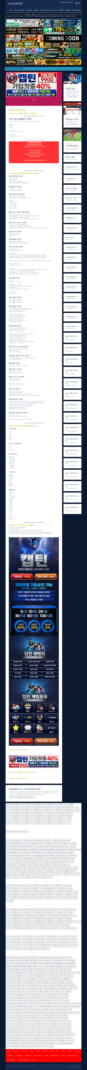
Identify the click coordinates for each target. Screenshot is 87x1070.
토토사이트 (22, 10)
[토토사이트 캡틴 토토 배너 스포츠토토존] (31, 84)
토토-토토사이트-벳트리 (67, 912)
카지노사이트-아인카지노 (71, 939)
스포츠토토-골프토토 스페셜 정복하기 (47, 1028)
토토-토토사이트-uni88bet (67, 804)
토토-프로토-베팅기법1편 (20, 852)
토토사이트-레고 (45, 894)
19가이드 (63, 1055)
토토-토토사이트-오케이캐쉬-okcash (61, 925)
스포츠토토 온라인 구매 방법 (41, 861)
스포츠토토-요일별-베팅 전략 (43, 1040)
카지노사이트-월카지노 (48, 939)
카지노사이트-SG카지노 (61, 945)
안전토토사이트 (51, 864)
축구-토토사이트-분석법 (41, 960)
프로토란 (22, 963)
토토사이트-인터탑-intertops (12, 982)
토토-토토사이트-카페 (45, 813)
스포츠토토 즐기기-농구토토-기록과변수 (34, 1006)
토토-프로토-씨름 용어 (55, 1031)
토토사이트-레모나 (21, 894)
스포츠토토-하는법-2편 (35, 871)
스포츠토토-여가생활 (66, 969)
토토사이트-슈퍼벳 (24, 831)
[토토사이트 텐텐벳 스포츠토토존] (25, 30)
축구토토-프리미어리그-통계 (50, 874)
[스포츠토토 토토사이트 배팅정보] (72, 109)
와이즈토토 (24, 1051)
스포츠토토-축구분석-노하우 (12, 861)
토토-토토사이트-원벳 (63, 807)
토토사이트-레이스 (15, 831)
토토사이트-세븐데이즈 (73, 898)
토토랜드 (41, 877)
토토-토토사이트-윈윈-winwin (29, 885)
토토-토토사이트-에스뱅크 (21, 918)
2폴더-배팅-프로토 (10, 874)
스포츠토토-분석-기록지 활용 (57, 1040)
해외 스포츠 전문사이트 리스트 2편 (41, 843)
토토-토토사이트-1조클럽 (44, 921)
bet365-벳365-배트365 (53, 963)
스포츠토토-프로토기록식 (22, 877)
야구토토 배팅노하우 (10, 864)
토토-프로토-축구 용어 (23, 1031)
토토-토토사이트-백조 (53, 807)
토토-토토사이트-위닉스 (11, 810)
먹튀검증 (61, 10)
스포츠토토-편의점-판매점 (40, 957)
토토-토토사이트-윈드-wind (35, 925)
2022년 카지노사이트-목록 (11, 840)
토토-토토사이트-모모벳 (32, 804)
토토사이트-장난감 (10, 909)
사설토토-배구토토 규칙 (33, 1034)
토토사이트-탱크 (72, 928)
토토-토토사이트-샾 (76, 921)
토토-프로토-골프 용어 (44, 1031)
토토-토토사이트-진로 (22, 804)
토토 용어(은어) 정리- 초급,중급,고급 (44, 846)
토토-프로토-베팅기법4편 (55, 852)
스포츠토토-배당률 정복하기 (12, 1031)
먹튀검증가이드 (54, 1055)
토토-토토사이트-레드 (21, 810)
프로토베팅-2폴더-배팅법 (11, 969)
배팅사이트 (46, 867)
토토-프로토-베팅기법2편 (32, 852)
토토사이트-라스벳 (10, 898)
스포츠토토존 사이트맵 (66, 2)
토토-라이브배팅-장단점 (46, 988)
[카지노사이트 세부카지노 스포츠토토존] (62, 23)
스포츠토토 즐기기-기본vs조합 (72, 1012)
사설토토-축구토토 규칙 (11, 1034)
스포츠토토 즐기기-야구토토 (25, 1003)
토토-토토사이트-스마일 (42, 891)
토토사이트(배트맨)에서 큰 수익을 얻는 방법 (25, 864)
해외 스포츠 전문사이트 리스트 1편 (25, 843)
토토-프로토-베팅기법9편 (46, 855)
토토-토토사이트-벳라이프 (66, 817)
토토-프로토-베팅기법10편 (58, 855)
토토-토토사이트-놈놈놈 (65, 891)
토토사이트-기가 (37, 894)
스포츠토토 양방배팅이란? (20, 846)
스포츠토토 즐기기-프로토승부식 (64, 991)
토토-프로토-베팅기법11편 (70, 855)
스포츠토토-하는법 (66, 840)
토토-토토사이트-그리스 (44, 823)
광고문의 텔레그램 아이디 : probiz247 (27, 1060)
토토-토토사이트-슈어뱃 (25, 928)
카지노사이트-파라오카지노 (37, 945)
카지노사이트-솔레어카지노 (37, 942)
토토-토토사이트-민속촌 (43, 820)
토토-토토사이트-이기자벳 (55, 912)
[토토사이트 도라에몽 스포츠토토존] (25, 51)
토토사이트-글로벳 (30, 909)
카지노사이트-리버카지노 (59, 936)
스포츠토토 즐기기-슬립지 (11, 991)
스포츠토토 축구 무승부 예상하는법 (26, 861)
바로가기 (33, 797)
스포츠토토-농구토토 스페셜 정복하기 (31, 1025)
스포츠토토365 (18, 1055)
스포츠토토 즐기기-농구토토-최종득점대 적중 (15, 1006)
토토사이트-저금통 (72, 894)
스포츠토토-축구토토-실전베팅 (12, 979)
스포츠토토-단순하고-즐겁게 (59, 1012)
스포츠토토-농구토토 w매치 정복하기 (64, 1025)
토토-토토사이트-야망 (22, 921)
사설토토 (35, 10)
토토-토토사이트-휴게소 (60, 909)
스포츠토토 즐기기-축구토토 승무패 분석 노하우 (37, 1000)
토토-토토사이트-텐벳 (10, 918)
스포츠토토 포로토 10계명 (11, 867)
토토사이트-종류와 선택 (11, 1046)
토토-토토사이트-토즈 (31, 807)
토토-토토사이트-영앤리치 (33, 918)
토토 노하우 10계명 (10, 846)
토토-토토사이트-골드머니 (67, 813)
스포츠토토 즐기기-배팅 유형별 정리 (29, 994)
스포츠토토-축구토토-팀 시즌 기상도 (65, 975)
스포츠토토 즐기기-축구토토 (27, 997)
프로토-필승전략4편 (38, 849)
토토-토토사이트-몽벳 (10, 817)
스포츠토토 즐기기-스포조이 (53, 1009)
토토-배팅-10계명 (31, 960)
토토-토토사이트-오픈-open (36, 928)
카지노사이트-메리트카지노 (60, 942)
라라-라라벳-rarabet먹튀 (17, 957)
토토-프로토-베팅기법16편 (60, 858)
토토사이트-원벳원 (36, 898)
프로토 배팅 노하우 (31, 846)
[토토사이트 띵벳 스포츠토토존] (62, 30)
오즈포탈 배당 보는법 (57, 846)
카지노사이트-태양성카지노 (12, 942)
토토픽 (46, 1055)
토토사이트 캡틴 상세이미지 (18, 750)
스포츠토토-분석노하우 (66, 957)
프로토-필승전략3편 (29, 849)
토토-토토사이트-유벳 (42, 810)
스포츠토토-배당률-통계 (30, 963)
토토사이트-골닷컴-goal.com (12, 985)
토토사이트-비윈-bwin (67, 982)
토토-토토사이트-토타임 (44, 804)
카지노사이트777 (38, 1055)
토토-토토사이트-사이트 (65, 823)
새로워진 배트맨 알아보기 (49, 1006)
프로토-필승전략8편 (76, 849)
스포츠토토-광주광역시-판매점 (53, 957)
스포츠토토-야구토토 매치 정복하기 (63, 1021)
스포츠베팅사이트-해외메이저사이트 (38, 966)
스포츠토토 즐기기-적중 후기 (12, 1012)
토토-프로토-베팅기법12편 (11, 858)
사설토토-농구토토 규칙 (22, 1034)
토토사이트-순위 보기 (18, 778)
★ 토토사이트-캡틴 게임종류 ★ (22, 426)
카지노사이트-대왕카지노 (47, 936)
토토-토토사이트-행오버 (48, 915)
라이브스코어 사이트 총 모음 (69, 846)
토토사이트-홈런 (29, 894)
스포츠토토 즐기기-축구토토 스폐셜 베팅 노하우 (59, 1000)
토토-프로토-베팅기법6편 (11, 855)
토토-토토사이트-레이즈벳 (59, 915)
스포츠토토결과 (74, 867)
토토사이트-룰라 (9, 901)
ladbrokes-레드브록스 (63, 963)
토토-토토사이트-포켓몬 (63, 928)
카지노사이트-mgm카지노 (24, 942)
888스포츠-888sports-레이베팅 (24, 969)
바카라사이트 (58, 840)
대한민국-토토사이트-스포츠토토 (73, 874)
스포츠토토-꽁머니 (72, 871)
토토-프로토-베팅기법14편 (36, 858)
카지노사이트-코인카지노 (25, 945)
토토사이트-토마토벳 (54, 894)
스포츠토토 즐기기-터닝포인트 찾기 (45, 994)
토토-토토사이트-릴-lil (55, 921)
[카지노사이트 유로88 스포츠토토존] (25, 56)
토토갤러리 (8, 957)
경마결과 (77, 1051)
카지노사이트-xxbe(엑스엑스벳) (24, 948)
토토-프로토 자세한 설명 (71, 843)
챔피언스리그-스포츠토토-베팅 (12, 963)
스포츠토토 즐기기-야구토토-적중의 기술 (59, 1003)
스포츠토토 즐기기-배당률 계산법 (61, 994)
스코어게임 (69, 1051)
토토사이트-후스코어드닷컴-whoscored (14, 988)
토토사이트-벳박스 (54, 898)
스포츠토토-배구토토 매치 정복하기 (13, 1028)
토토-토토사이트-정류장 (33, 912)
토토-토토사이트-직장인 (55, 820)
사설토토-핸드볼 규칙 (10, 1037)
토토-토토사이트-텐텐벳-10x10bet (43, 888)
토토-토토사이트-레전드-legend (50, 928)
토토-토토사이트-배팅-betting (12, 928)
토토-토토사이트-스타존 (42, 807)
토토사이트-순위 (44, 10)
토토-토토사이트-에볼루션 (11, 921)
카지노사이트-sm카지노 (49, 942)
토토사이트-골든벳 (50, 909)
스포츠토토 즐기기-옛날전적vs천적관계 (59, 1015)
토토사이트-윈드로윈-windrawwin (68, 985)
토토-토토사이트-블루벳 (22, 823)
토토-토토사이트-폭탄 (10, 912)
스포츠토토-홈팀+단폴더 (22, 1043)
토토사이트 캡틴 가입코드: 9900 (23, 772)
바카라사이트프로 (72, 1055)
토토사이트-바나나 (20, 888)
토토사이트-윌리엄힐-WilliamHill (63, 979)
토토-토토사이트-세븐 (10, 891)
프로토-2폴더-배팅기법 (33, 877)
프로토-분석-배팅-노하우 (24, 871)
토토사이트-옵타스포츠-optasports (54, 982)
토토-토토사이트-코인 (52, 810)
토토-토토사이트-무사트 (75, 810)
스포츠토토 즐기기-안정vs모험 (12, 1015)
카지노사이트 (53, 10)
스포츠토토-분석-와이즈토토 (12, 871)
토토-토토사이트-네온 (10, 807)
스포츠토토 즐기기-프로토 (23, 991)
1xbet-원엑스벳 (19, 966)
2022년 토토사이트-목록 (11, 804)
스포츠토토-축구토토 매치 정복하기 (13, 1021)
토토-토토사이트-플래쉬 (66, 918)
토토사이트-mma (27, 898)
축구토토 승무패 (70, 858)
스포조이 (38, 1051)
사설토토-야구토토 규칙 (44, 1034)
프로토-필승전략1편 (10, 849)
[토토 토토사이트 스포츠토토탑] (72, 135)
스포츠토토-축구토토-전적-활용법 (13, 975)
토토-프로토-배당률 (19, 874)
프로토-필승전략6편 (57, 849)
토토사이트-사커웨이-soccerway (53, 985)
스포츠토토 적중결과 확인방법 (72, 1006)
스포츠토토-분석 (66, 867)
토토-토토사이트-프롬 (31, 891)
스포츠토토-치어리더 (30, 1037)
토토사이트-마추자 (63, 898)
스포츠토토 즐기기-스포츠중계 (39, 1009)
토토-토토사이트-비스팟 (11, 823)
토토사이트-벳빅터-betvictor (25, 982)
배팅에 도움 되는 (72, 92)
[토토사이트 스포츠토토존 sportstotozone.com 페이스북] (76, 3)
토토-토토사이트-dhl (55, 823)
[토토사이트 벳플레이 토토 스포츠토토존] (25, 38)
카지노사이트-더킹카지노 (72, 942)
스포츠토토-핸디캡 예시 (41, 1037)
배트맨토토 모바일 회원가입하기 (62, 864)
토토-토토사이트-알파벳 (11, 813)
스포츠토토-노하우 (51, 960)
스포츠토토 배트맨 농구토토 (37, 867)
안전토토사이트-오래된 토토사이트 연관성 (44, 1046)
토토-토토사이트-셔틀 (70, 909)
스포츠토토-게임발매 (47, 969)
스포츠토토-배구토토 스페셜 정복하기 (30, 1028)
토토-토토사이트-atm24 (45, 918)
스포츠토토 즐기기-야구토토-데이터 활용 (40, 1003)
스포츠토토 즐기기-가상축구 (66, 1009)
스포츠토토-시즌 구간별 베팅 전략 (29, 1040)
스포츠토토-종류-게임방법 (69, 960)
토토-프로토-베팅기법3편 (44, 852)
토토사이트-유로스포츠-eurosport (26, 985)
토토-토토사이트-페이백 (33, 823)
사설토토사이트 (44, 840)
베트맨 (8, 1051)
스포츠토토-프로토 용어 (66, 1031)
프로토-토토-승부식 (48, 877)
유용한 (72, 121)
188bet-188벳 (27, 966)
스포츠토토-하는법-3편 (46, 871)
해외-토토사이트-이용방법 (11, 843)
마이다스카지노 (53, 867)
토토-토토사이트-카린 (10, 888)
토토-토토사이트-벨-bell (33, 921)
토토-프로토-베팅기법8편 (34, 855)
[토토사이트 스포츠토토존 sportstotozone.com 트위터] (79, 3)
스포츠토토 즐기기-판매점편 (58, 988)
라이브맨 (45, 1051)
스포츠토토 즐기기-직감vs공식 (26, 1015)
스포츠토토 (29, 10)
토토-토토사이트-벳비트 (25, 915)
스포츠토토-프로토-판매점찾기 (12, 972)
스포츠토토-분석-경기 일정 (34, 1043)
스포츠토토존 (10, 14)
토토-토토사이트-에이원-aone (22, 925)
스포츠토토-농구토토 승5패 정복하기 (14, 1025)
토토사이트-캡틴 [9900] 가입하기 (23, 113)
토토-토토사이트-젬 (55, 918)
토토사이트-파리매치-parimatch (39, 982)
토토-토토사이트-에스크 (54, 891)
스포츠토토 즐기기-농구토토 (75, 1003)
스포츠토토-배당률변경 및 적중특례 (13, 1040)
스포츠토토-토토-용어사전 (35, 972)
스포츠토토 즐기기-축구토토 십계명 (41, 997)
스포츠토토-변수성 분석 (69, 1040)
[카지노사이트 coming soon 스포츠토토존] (62, 38)
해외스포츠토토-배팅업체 (28, 957)
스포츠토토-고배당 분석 (58, 1043)
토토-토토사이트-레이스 (21, 807)
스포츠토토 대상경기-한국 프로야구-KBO (25, 1046)
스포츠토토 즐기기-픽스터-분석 (25, 1009)
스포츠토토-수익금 (57, 969)
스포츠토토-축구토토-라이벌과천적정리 (48, 975)
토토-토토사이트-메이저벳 (33, 813)
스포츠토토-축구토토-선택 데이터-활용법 (30, 975)
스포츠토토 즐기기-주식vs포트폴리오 (42, 1015)
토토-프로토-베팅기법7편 (23, 855)
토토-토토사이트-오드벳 (47, 925)
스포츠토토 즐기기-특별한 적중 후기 (27, 1012)
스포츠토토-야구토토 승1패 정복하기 (30, 1021)
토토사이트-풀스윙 (45, 898)
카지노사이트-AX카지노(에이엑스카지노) (40, 948)
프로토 (15, 10)
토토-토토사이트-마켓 (10, 925)
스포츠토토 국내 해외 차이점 (67, 861)
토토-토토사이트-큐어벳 (32, 817)
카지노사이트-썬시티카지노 (24, 939)
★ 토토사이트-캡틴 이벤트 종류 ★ (24, 173)
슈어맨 (62, 1051)
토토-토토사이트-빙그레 (71, 915)
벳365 (57, 1051)
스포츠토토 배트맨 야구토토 (24, 867)
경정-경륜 (74, 966)
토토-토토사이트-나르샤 (20, 909)
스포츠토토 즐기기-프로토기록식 (49, 991)
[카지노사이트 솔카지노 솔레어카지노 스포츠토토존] (25, 62)
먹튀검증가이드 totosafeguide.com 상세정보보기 (20, 797)
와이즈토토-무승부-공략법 (47, 972)
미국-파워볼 (59, 867)
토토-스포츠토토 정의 (60, 1006)
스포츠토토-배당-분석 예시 (66, 1037)
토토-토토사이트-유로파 (22, 813)
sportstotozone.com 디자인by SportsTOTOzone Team (73, 1067)
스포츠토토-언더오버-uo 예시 (53, 1037)
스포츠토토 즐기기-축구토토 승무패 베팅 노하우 (16, 1000)
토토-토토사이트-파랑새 (30, 888)
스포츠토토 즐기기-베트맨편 (71, 988)
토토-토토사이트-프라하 (21, 817)
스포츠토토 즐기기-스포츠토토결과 (13, 994)
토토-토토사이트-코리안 (43, 817)
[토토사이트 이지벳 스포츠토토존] (62, 56)
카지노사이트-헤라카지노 (71, 936)
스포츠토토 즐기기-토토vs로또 (27, 1018)
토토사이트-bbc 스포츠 (40, 985)
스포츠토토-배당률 (63, 871)
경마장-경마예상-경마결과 (65, 966)
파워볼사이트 (28, 1055)
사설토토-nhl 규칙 (62, 1034)
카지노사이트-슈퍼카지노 (35, 936)
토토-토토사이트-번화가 (32, 820)
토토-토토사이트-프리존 (66, 921)
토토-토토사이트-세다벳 (55, 817)
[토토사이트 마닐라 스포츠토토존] (25, 23)
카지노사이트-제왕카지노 (59, 939)
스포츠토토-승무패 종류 (11, 1043)
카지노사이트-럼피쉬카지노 (12, 939)
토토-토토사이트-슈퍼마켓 (21, 912)
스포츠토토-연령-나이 (24, 972)
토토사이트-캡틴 (17, 110)
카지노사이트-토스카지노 (49, 945)
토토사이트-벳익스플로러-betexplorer (32, 988)
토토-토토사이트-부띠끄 (21, 891)
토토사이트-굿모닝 (19, 898)
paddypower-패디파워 (10, 966)
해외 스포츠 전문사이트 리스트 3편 (57, 843)
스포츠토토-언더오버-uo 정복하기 (63, 1028)
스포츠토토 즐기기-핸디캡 (35, 991)
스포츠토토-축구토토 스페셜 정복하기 (60, 1018)
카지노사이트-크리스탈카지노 (12, 945)
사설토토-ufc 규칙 (71, 1034)
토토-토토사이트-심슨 (10, 820)
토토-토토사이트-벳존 (73, 807)
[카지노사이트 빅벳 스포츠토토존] (62, 62)
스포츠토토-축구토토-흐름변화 (26, 979)
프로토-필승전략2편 (19, 849)
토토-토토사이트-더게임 (21, 820)
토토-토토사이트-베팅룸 (53, 885)
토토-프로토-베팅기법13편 (23, 858)
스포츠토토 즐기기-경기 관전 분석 (13, 997)
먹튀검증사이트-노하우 (11, 877)
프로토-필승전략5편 (48, 849)
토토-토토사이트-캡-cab (41, 885)
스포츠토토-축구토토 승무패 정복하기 (43, 1018)
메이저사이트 (38, 864)
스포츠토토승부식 (39, 874)
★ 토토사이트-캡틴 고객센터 (21, 525)
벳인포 (51, 1051)
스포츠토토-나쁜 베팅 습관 (46, 1043)
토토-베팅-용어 (59, 960)
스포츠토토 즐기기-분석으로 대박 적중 (44, 1012)
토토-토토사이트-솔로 (44, 912)
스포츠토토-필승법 (68, 1043)
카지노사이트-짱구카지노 (24, 936)
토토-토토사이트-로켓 (67, 888)
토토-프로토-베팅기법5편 (67, 852)
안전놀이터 (68, 10)
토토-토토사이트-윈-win (11, 894)
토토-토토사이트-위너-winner (65, 885)
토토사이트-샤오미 (18, 885)
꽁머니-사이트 (55, 871)
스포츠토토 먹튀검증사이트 (54, 861)
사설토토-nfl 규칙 (54, 1034)
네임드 (31, 1051)
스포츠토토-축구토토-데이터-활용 (72, 972)
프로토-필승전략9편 (10, 852)
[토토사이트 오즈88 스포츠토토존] (62, 51)
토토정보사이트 (76, 10)
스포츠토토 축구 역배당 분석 (12, 1003)
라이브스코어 (16, 1051)
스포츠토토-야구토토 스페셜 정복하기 (47, 1021)
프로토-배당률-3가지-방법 (53, 966)
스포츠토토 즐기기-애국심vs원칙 (13, 1018)
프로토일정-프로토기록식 (29, 874)
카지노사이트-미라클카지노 (12, 936)
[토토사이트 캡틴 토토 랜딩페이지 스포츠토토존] (34, 641)
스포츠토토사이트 (61, 874)
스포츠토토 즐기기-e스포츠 (12, 1009)
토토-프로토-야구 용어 (34, 1031)
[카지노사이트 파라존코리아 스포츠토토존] (62, 45)
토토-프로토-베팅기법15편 (48, 858)
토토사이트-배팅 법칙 (38, 979)
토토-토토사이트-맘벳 (31, 810)
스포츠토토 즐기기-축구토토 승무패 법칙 (59, 997)
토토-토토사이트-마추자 (56, 813)
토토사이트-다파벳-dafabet (50, 979)
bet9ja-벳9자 (72, 963)
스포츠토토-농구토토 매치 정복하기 (47, 1025)
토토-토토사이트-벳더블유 (63, 810)
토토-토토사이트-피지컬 (66, 820)
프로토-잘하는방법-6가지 (11, 960)
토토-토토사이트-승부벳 (57, 888)
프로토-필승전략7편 (67, 849)
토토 (11, 10)
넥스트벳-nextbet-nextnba (41, 963)
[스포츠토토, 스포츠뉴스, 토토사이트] (72, 78)
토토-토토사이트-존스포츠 (55, 804)
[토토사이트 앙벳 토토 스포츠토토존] (25, 45)
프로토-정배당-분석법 (22, 960)
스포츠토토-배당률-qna (59, 972)
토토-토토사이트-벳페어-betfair (12, 915)
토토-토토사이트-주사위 (40, 909)
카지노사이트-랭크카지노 (36, 939)
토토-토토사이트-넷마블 (36, 915)
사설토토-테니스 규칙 (20, 1037)
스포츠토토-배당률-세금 (37, 969)
